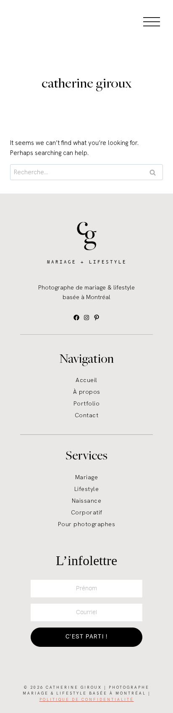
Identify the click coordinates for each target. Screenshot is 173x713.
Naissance (87, 500)
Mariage (86, 477)
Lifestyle (86, 489)
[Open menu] (151, 21)
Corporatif (86, 512)
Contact (87, 415)
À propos (86, 391)
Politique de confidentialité (86, 699)
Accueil (86, 380)
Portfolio (86, 403)
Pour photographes (86, 524)
